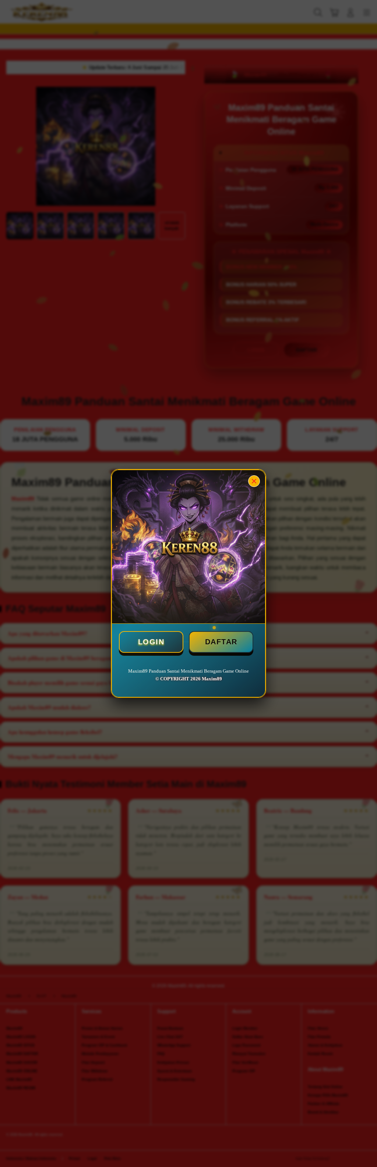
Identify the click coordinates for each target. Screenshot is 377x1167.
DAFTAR (221, 642)
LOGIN (151, 642)
